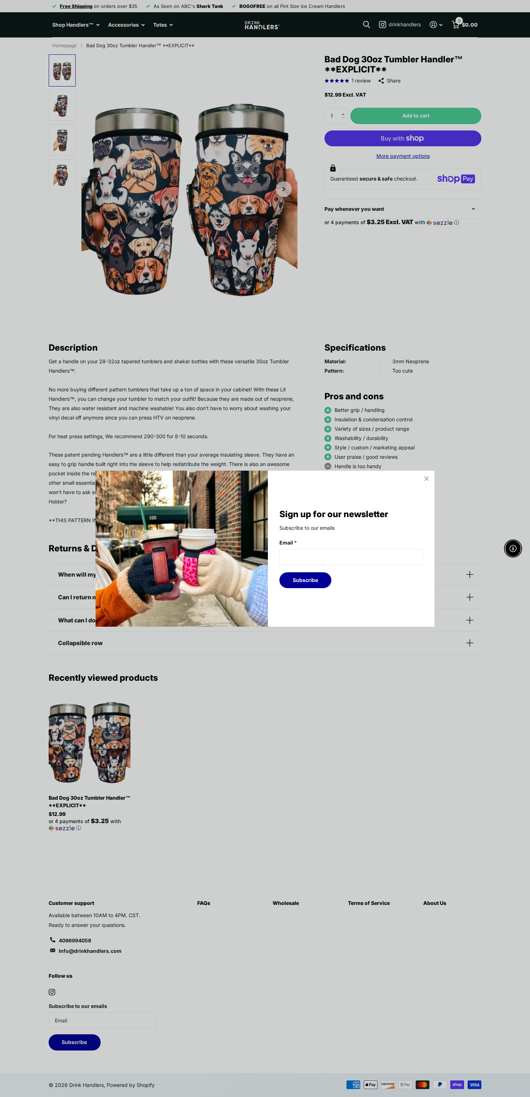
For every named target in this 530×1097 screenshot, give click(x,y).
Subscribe (305, 580)
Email (288, 542)
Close (426, 479)
